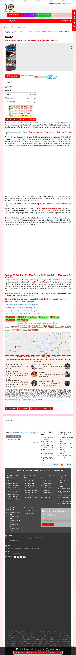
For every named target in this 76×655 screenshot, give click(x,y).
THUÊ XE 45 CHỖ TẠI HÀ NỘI (64, 400)
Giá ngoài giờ (11, 98)
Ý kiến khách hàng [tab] (13, 436)
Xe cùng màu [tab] (23, 408)
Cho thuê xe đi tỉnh (12, 496)
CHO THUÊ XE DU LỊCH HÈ (61, 15)
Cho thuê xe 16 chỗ (47, 490)
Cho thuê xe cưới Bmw (66, 495)
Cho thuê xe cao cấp (13, 485)
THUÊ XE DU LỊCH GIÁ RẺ (27, 399)
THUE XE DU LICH (56, 401)
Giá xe (9, 94)
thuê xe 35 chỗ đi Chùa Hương (23, 123)
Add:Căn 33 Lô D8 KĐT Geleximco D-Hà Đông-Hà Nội (38, 653)
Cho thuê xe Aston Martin (31, 495)
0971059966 (31, 543)
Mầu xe (9, 90)
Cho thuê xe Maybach (30, 492)
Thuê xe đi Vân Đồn (30, 643)
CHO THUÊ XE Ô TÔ (15, 399)
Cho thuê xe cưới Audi (65, 501)
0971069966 (38, 543)
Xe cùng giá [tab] (35, 408)
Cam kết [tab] (32, 119)
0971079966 (45, 543)
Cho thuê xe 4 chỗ (47, 483)
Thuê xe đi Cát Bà (16, 645)
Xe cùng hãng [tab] (11, 408)
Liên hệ (69, 3)
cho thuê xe (34, 196)
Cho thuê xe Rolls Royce (31, 497)
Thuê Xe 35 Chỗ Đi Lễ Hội (16, 132)
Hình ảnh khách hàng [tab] (14, 439)
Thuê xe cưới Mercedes (32, 634)
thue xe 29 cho (65, 637)
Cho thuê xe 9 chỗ (47, 488)
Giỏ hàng (22, 27)
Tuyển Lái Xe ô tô (29, 513)
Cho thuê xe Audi (29, 483)
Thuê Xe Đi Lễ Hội (15, 15)
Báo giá (8, 27)
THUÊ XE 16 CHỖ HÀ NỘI (42, 400)
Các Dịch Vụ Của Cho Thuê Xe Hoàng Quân (21, 308)
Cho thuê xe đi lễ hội (13, 494)
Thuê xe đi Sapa (41, 643)
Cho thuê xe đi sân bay (13, 492)
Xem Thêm (55, 357)
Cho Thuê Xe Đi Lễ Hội (51, 31)
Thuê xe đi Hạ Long (17, 643)
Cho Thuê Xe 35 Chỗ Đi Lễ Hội (20, 31)
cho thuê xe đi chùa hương (37, 31)
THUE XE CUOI (34, 401)
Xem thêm (35, 442)
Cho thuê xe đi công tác (14, 499)
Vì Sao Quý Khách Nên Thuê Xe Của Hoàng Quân (22, 311)
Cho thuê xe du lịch (13, 481)
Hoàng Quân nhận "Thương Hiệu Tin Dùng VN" (49, 459)
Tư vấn (15, 27)
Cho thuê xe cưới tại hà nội (16, 634)
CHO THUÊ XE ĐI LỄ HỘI (24, 401)
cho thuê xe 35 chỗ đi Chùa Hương (51, 218)
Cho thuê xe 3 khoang (48, 481)
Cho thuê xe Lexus (30, 488)
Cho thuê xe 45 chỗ (47, 497)
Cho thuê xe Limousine (31, 490)
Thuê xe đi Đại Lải (53, 643)
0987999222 (53, 543)
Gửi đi (48, 524)
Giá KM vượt (11, 102)
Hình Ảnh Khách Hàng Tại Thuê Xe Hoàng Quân (22, 304)
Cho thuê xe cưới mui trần (35, 635)
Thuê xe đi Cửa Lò (42, 641)
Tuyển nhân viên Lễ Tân (31, 510)
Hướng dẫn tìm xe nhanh (66, 437)
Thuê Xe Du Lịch (43, 15)
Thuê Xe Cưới (29, 15)
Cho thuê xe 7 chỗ (47, 485)
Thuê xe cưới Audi (45, 634)
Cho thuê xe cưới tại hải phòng (53, 635)
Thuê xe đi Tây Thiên (43, 645)
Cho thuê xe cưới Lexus (66, 503)
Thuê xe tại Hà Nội (54, 632)
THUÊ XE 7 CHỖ (32, 400)
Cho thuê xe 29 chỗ (47, 492)
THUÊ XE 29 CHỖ (53, 400)
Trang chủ (51, 3)
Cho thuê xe (43, 632)
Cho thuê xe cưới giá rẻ (66, 488)
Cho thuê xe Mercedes (31, 481)
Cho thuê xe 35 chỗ (47, 495)
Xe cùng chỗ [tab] (46, 408)
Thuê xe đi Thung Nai (29, 645)
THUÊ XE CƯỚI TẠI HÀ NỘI (11, 401)
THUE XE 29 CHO (18, 402)
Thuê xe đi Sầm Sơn (30, 641)
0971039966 (16, 543)
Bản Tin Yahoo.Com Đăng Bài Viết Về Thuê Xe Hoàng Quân (26, 314)
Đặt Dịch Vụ (12, 76)
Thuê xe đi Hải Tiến (55, 641)
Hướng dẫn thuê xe (60, 3)
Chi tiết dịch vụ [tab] (11, 119)
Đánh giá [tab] (23, 119)
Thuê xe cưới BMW (57, 634)
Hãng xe (9, 82)
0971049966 (23, 543)
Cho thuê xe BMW (29, 485)
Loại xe (9, 86)
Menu (12, 21)
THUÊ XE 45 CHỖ (29, 402)
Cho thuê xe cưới (12, 483)
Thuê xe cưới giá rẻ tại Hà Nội (30, 632)
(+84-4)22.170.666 (15, 540)
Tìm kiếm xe (64, 20)
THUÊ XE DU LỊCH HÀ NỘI (10, 400)
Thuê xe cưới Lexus (21, 635)
